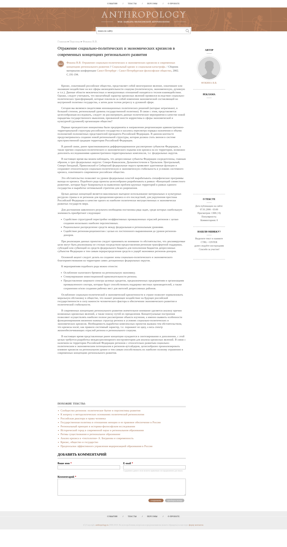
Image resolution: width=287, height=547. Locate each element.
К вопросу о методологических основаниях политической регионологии (102, 414)
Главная (62, 41)
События (112, 3)
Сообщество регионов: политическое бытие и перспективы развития (100, 410)
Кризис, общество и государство (79, 442)
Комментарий (67, 476)
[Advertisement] (122, 378)
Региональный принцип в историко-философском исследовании (98, 426)
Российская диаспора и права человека (83, 418)
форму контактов (196, 525)
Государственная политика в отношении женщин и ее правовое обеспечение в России (111, 422)
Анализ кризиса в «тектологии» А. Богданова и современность (97, 438)
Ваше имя (65, 463)
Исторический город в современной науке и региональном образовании (102, 430)
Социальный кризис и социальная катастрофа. (139, 66)
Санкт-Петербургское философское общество (145, 70)
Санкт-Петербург (107, 70)
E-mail (128, 463)
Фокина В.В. (90, 41)
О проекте (173, 3)
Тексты (131, 3)
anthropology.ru (102, 525)
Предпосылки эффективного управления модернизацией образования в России (106, 446)
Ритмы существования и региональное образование (90, 434)
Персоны (151, 3)
